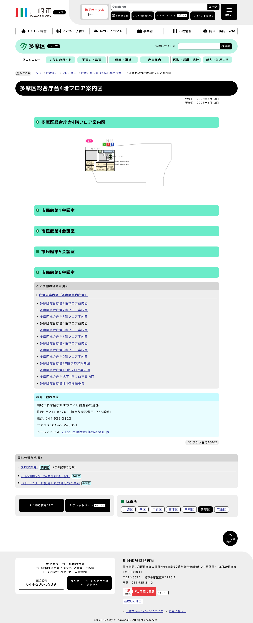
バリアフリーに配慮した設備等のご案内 (55, 483)
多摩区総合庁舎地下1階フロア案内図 (67, 376)
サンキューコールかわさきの (89, 583)
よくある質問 (142, 16)
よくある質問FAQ (41, 505)
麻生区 (222, 509)
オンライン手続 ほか (203, 16)
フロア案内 (69, 73)
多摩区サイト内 (165, 46)
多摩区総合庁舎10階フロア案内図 (65, 363)
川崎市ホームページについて (144, 611)
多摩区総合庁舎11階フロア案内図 (65, 370)
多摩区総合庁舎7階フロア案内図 (64, 343)
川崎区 (128, 509)
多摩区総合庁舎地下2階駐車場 (62, 383)
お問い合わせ (177, 611)
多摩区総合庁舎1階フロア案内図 (64, 303)
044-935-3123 (58, 418)
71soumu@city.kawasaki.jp (85, 431)
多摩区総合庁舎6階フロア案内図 (64, 336)
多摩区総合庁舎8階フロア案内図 (64, 350)
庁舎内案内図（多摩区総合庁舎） (102, 73)
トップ (37, 73)
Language (122, 16)
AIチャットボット (171, 15)
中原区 (157, 509)
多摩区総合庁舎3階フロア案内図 (64, 316)
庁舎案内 (52, 73)
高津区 (173, 509)
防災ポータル (94, 11)
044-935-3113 (142, 582)
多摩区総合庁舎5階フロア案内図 (64, 330)
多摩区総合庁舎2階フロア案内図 (64, 310)
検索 (214, 6)
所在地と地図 (133, 601)
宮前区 (189, 509)
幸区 (142, 509)
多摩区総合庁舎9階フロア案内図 (64, 356)
